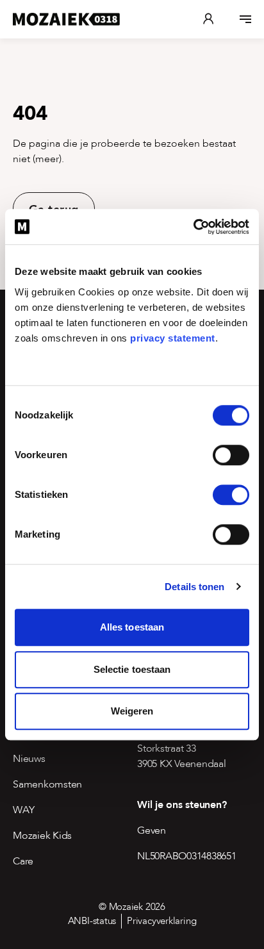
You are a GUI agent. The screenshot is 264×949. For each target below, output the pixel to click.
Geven (151, 830)
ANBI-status (92, 920)
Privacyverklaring (161, 920)
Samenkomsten (47, 784)
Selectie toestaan (132, 669)
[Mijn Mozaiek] (208, 19)
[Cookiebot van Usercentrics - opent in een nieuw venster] (193, 227)
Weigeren (132, 711)
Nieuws (29, 759)
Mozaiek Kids (42, 836)
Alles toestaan (132, 627)
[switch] (231, 455)
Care (23, 861)
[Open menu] (245, 19)
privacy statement (172, 338)
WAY (23, 810)
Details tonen (194, 586)
